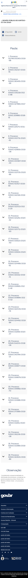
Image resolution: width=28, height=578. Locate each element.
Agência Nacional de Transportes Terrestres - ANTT (14, 6)
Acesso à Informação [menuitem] (7, 509)
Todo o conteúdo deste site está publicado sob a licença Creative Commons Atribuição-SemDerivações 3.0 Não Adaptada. (14, 574)
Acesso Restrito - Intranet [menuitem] (8, 520)
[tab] (14, 58)
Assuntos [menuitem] (3, 505)
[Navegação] (1, 2)
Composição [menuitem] (4, 524)
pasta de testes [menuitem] (5, 535)
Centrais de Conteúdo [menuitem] (7, 513)
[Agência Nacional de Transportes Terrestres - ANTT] (1, 11)
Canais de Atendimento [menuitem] (8, 516)
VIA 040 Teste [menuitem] (5, 531)
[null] (26, 1)
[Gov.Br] (14, 2)
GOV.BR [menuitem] (3, 527)
